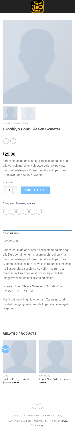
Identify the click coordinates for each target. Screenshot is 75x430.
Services (33, 415)
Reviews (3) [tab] (10, 240)
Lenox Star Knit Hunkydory (54, 379)
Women (31, 203)
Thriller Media (60, 420)
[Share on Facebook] (13, 212)
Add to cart (35, 190)
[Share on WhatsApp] (6, 212)
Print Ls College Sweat (16, 379)
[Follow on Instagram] (69, 4)
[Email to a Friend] (26, 212)
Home (6, 123)
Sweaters (21, 123)
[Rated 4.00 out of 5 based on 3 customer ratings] (37, 148)
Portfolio (48, 415)
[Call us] (69, 8)
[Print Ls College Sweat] (19, 356)
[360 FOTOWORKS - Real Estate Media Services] (37, 6)
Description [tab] (11, 233)
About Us (19, 415)
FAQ (60, 415)
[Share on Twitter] (19, 212)
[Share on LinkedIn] (39, 212)
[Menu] (5, 6)
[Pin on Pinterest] (32, 212)
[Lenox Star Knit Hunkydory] (55, 356)
